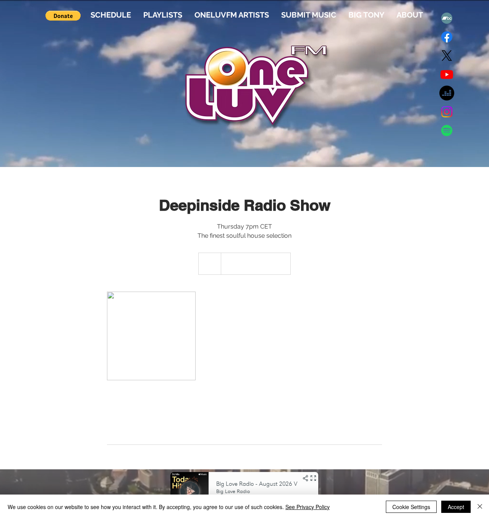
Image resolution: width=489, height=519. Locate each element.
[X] (446, 55)
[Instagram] (446, 111)
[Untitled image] (151, 336)
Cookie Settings (411, 507)
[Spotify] (446, 130)
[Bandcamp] (446, 18)
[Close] (479, 507)
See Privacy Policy (307, 507)
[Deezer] (446, 93)
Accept (456, 507)
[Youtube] (446, 74)
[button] (63, 16)
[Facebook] (446, 36)
